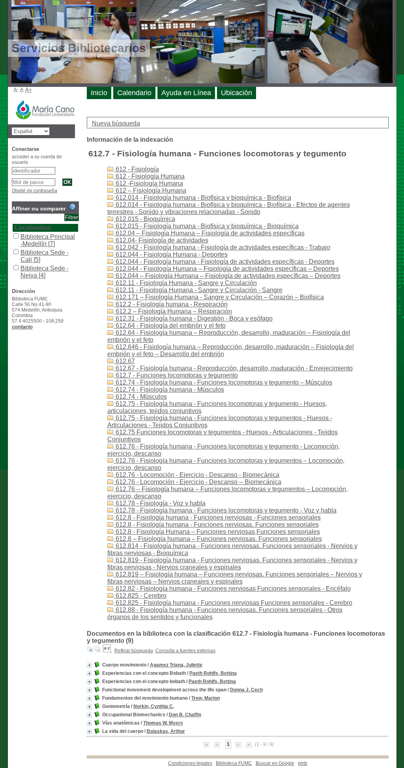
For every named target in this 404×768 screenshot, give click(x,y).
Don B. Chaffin (185, 714)
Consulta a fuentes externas (185, 650)
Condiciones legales (190, 763)
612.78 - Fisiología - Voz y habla (160, 503)
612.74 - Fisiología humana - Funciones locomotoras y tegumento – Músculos (223, 382)
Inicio (99, 93)
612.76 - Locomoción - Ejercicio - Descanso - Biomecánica (196, 474)
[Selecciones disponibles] (107, 650)
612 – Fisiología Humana (150, 190)
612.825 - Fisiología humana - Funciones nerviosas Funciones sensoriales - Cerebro (233, 602)
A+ (28, 90)
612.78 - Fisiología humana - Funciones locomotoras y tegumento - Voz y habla (225, 510)
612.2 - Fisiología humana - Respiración (171, 304)
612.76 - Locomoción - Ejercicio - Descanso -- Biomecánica (197, 482)
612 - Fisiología (136, 169)
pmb (302, 763)
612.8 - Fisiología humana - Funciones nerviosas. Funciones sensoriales (216, 524)
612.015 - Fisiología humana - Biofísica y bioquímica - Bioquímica (206, 226)
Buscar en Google (275, 763)
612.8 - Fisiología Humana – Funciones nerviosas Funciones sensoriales (217, 531)
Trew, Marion (205, 698)
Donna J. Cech (246, 690)
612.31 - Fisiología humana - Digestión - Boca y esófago (193, 318)
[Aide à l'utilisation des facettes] (72, 206)
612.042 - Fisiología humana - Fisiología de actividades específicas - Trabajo (222, 247)
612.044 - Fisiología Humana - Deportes (171, 254)
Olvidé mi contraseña (34, 190)
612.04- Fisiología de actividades (161, 240)
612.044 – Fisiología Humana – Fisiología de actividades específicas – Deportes (227, 275)
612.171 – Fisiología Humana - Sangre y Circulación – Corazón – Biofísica (219, 297)
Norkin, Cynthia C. (153, 706)
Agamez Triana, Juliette (176, 665)
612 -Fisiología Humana (148, 183)
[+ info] (89, 665)
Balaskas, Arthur (166, 731)
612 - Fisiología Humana (149, 176)
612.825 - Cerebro (140, 595)
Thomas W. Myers (163, 723)
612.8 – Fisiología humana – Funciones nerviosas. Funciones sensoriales (218, 538)
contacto (22, 327)
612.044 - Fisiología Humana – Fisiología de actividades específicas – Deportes (226, 268)
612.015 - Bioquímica (144, 219)
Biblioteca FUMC (234, 763)
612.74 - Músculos (140, 396)
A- (16, 89)
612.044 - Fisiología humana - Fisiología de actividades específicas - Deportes (224, 261)
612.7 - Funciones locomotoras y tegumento (176, 375)
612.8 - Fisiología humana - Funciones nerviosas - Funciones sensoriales (217, 517)
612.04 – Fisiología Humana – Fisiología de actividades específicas (209, 233)
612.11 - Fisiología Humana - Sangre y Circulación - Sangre (198, 290)
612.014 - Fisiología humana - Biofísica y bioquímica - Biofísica (202, 197)
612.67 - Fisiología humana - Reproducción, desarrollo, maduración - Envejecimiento (233, 368)
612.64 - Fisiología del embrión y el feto (170, 325)
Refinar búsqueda (133, 650)
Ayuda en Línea (186, 93)
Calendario (134, 93)
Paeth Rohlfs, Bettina (213, 673)
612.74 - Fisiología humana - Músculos (169, 389)
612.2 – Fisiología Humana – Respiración (173, 311)
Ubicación (236, 93)
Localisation (33, 227)
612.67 (124, 361)
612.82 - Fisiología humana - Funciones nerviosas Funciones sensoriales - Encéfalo (232, 588)
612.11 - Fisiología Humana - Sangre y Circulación (185, 283)
